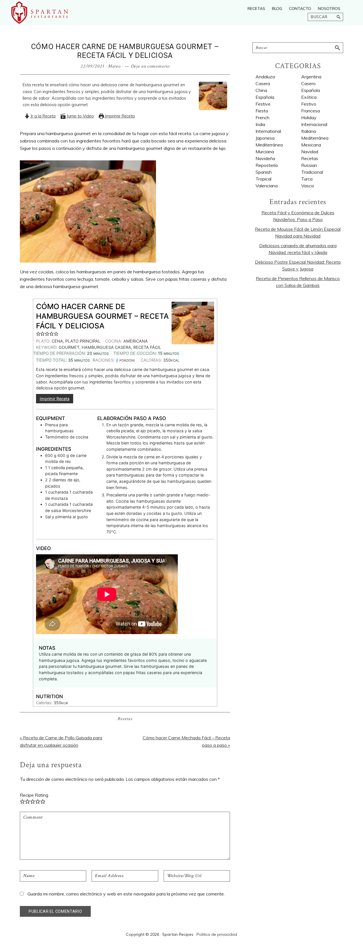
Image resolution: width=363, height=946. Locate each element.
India (260, 124)
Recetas (124, 719)
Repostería (267, 165)
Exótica (308, 97)
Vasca (307, 185)
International (268, 131)
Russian (309, 165)
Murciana (265, 151)
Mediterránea (269, 145)
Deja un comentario (150, 66)
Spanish (264, 172)
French (262, 117)
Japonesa (265, 138)
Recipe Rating (34, 795)
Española (310, 90)
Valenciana (267, 185)
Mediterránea (314, 138)
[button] (38, 333)
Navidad (309, 151)
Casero (308, 83)
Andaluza (265, 76)
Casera (263, 83)
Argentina (311, 76)
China (261, 90)
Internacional (314, 124)
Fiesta (262, 111)
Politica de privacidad (217, 934)
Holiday (308, 117)
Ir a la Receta (43, 116)
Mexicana (311, 145)
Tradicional (312, 172)
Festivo (308, 104)
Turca (307, 179)
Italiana (308, 131)
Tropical (263, 179)
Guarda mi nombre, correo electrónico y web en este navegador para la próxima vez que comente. (126, 894)
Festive (263, 104)
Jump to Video (80, 116)
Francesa (310, 111)
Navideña (265, 158)
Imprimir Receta (119, 116)
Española (265, 97)
